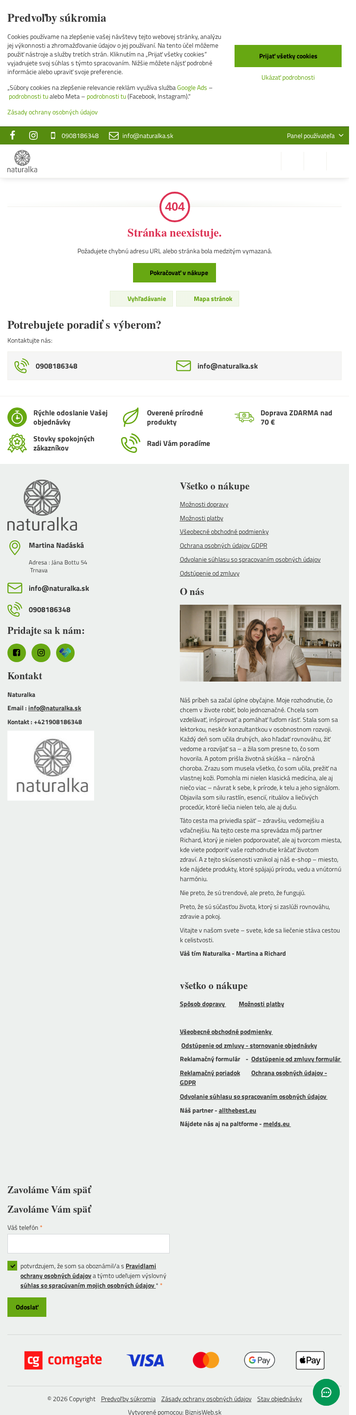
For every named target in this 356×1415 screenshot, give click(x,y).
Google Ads (192, 87)
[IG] (33, 135)
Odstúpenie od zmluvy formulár (296, 1059)
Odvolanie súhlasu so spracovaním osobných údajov (254, 1096)
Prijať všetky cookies (288, 56)
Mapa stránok (212, 298)
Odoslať (27, 1307)
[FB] (15, 135)
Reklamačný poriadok (210, 1072)
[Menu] (338, 161)
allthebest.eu (237, 1110)
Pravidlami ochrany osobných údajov (88, 1270)
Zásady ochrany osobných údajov (206, 1398)
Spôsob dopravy (203, 1003)
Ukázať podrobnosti (288, 77)
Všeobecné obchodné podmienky (226, 1031)
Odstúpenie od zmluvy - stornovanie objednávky (249, 1045)
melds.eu (277, 1123)
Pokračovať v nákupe (178, 272)
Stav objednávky (279, 1398)
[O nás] (261, 644)
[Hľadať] (292, 161)
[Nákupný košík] (315, 161)
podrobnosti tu (28, 96)
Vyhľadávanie (146, 298)
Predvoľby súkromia (128, 1398)
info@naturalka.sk (54, 708)
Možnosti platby (261, 1003)
